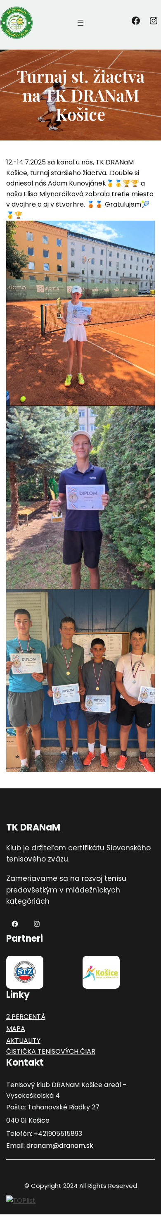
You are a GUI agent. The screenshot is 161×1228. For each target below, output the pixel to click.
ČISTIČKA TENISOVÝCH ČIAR (50, 1051)
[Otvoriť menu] (80, 23)
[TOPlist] (21, 1200)
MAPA (15, 1028)
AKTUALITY (23, 1040)
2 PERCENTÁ (25, 1016)
